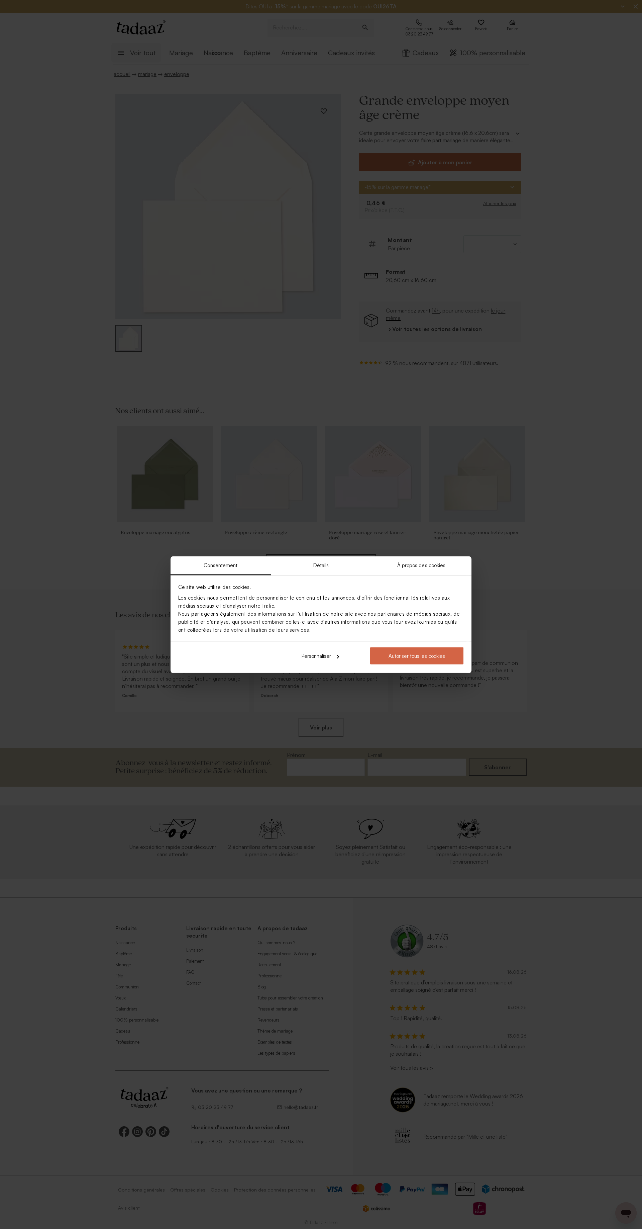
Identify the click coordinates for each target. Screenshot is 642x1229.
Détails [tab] (321, 565)
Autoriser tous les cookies (417, 656)
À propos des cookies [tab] (421, 565)
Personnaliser (316, 656)
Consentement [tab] (220, 565)
